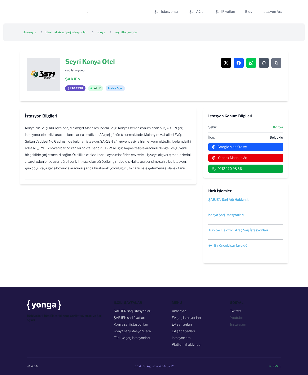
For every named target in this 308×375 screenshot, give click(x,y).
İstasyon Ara (272, 12)
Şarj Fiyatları (225, 12)
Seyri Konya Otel (125, 32)
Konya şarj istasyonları (131, 324)
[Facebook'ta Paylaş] (239, 63)
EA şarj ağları (182, 324)
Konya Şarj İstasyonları (226, 215)
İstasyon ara (181, 338)
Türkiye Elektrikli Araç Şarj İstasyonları (238, 230)
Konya (101, 32)
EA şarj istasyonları (186, 318)
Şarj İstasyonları (166, 12)
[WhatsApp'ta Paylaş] (251, 63)
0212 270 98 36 (229, 169)
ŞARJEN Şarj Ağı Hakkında (229, 200)
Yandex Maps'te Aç (232, 158)
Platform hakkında (186, 345)
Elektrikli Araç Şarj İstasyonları (66, 32)
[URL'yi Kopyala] (276, 63)
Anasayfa (29, 32)
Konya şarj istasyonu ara (132, 331)
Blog (248, 12)
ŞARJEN (72, 79)
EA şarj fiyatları (183, 331)
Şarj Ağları (197, 12)
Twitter (235, 311)
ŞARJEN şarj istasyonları (132, 311)
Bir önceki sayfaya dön (231, 245)
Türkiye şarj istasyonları (132, 338)
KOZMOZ (274, 366)
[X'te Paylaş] (226, 63)
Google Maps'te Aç (232, 147)
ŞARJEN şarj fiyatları (129, 318)
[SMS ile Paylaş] (264, 63)
